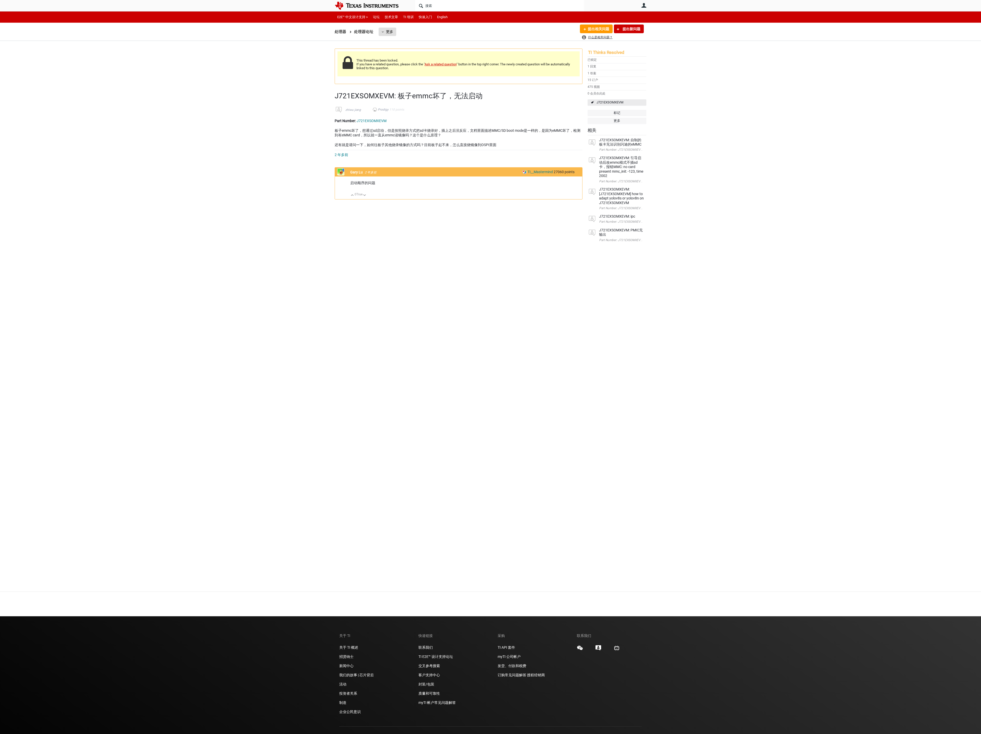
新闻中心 (346, 666)
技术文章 (391, 17)
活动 (342, 684)
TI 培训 (408, 17)
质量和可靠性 (429, 693)
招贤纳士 (346, 657)
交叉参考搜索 (429, 666)
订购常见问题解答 (512, 675)
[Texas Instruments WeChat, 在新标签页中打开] (580, 650)
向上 (352, 195)
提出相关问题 (598, 29)
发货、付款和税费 (512, 666)
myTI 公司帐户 (509, 657)
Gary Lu (357, 172)
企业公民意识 (350, 712)
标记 (617, 113)
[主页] (370, 6)
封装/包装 (426, 684)
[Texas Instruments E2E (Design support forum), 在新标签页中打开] (598, 650)
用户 (643, 5)
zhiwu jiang (353, 110)
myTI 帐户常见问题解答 (437, 703)
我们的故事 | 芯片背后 (356, 675)
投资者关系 (348, 693)
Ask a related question (441, 64)
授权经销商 (536, 675)
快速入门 (425, 17)
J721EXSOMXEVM (610, 102)
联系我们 (425, 647)
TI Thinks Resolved (606, 52)
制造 (342, 703)
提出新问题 (631, 29)
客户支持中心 (429, 675)
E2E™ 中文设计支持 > (352, 17)
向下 (365, 195)
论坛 (376, 17)
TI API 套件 (506, 647)
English (442, 17)
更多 (389, 32)
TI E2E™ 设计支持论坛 (435, 657)
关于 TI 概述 (348, 647)
